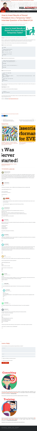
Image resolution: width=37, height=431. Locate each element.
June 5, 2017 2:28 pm (6, 235)
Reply (2, 180)
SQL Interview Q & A (4, 427)
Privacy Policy (17, 427)
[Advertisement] (18, 106)
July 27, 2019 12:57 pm (6, 284)
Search (13, 427)
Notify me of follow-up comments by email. (9, 358)
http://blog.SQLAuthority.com (13, 98)
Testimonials (8, 1)
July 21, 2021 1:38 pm (6, 310)
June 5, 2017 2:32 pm (6, 245)
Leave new (11, 169)
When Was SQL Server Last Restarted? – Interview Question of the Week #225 (9, 164)
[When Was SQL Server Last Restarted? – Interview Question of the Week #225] (10, 155)
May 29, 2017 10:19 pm (8, 199)
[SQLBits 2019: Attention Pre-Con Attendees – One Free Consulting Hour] (27, 133)
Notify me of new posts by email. (8, 360)
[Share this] (2, 115)
